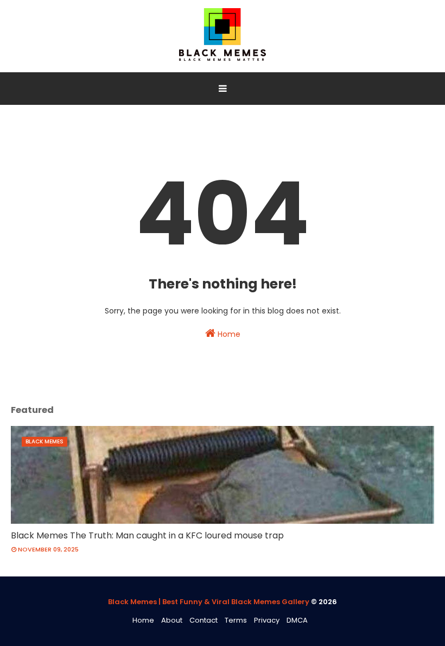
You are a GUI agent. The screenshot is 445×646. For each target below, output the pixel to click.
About (171, 620)
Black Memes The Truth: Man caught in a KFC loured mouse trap (147, 535)
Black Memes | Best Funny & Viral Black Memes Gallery (208, 602)
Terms (236, 620)
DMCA (297, 620)
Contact (203, 620)
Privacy (266, 620)
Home (227, 334)
